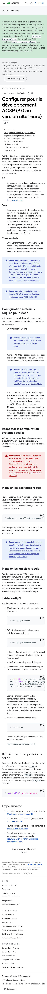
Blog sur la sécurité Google (12, 926)
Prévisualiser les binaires (11, 897)
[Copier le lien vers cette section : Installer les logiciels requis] (41, 569)
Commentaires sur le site (35, 984)
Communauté (25, 976)
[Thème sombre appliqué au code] (40, 515)
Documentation (10, 10)
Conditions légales (10, 980)
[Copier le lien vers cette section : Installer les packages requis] (4, 491)
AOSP (4, 88)
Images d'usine (7, 901)
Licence (23, 980)
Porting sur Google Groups (12, 938)
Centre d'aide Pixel (9, 952)
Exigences (6, 889)
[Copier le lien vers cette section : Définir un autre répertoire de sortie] (12, 758)
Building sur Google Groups (12, 934)
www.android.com (9, 956)
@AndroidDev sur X (9, 918)
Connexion (39, 3)
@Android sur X (8, 915)
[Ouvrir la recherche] (26, 2)
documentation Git (15, 200)
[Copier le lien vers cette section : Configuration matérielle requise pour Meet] (30, 313)
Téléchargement (8, 893)
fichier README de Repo (17, 829)
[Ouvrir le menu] (3, 3)
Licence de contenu (35, 864)
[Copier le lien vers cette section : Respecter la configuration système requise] (27, 433)
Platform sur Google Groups (12, 930)
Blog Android (7, 922)
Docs (11, 88)
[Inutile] (32, 93)
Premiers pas (20, 88)
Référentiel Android (9, 885)
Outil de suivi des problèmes (12, 967)
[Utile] (28, 93)
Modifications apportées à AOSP (17, 51)
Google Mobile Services (11, 959)
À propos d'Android (9, 976)
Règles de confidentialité (13, 984)
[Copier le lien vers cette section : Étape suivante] (24, 806)
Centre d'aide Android (10, 948)
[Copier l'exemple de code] (43, 515)
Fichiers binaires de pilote (11, 904)
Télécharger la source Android (20, 814)
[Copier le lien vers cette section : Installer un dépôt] (23, 598)
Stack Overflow (8, 963)
